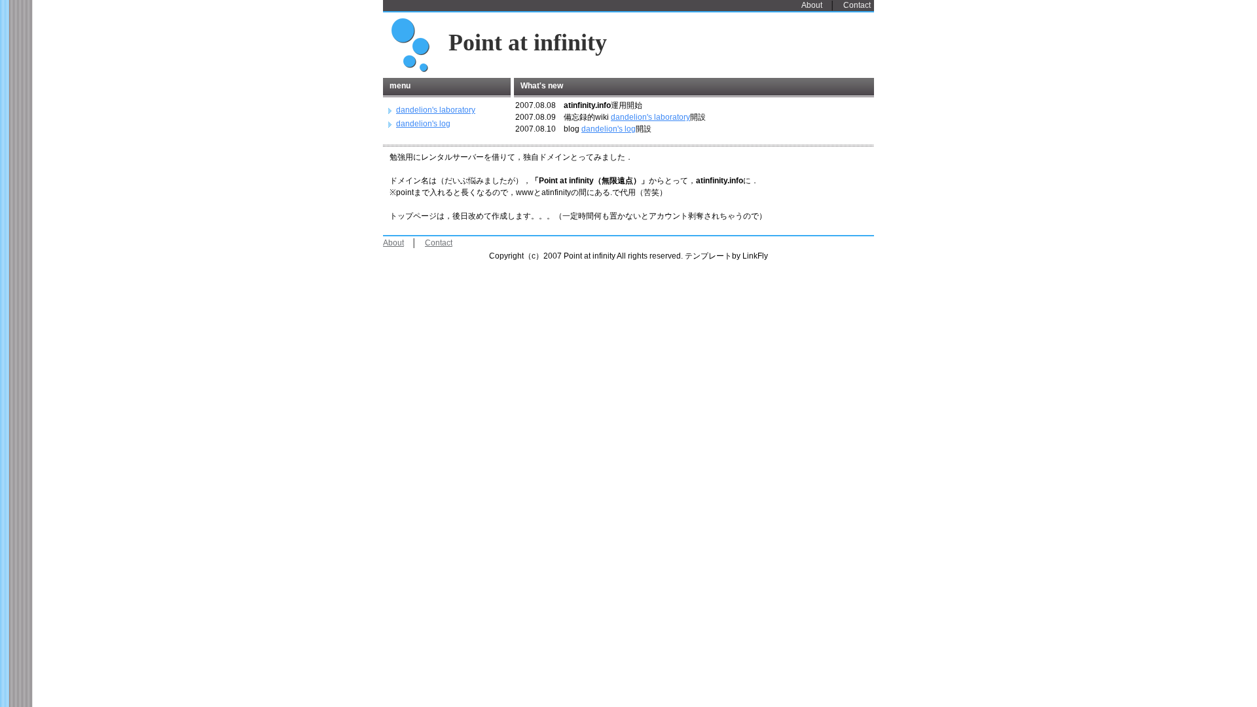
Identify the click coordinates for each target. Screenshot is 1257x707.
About (811, 5)
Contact (857, 5)
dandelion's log (608, 129)
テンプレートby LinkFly (726, 256)
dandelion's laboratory (650, 117)
